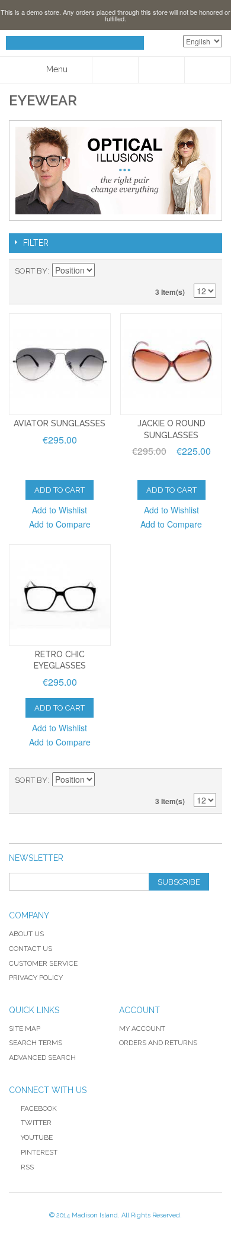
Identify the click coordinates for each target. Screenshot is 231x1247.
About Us (26, 934)
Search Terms (35, 1043)
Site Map (24, 1028)
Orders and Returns (158, 1043)
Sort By (31, 270)
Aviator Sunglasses (59, 423)
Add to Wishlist (59, 510)
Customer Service (43, 963)
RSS (27, 1167)
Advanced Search (42, 1057)
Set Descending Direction (105, 271)
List (207, 271)
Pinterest (39, 1152)
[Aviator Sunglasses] (60, 364)
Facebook (39, 1108)
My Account (142, 1028)
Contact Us (30, 948)
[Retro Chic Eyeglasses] (60, 595)
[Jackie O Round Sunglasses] (171, 364)
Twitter (36, 1123)
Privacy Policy (36, 977)
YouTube (37, 1137)
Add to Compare (60, 524)
